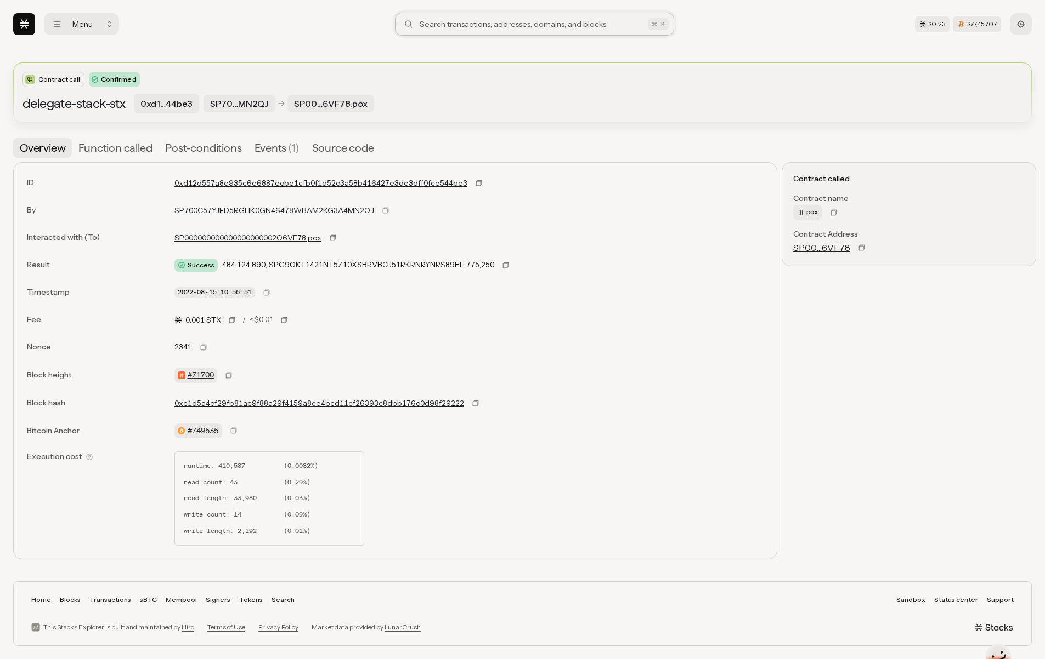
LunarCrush (403, 627)
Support (1000, 599)
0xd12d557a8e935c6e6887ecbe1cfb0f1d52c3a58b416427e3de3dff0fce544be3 (320, 183)
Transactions (110, 599)
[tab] (42, 148)
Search (283, 599)
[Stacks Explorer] (24, 24)
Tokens (251, 599)
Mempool (181, 599)
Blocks (70, 599)
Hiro (188, 627)
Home (41, 599)
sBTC (148, 599)
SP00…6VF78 (821, 247)
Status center (956, 599)
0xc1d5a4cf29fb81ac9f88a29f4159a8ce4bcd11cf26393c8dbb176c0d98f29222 (319, 403)
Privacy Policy (278, 627)
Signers (218, 599)
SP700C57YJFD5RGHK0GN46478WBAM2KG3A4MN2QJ (274, 210)
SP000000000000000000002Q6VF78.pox (247, 238)
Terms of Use (226, 627)
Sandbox (910, 599)
